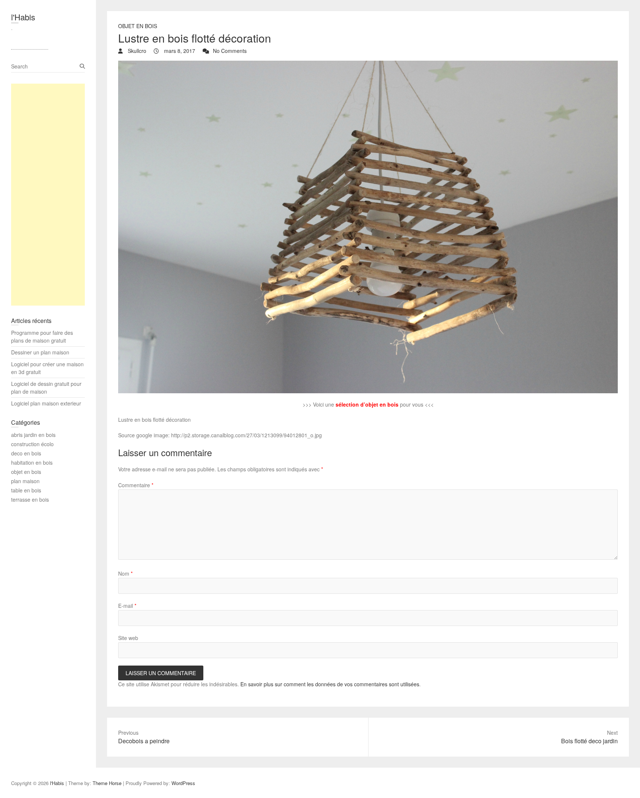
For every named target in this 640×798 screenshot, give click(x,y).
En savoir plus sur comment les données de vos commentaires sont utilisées (329, 684)
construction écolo (32, 444)
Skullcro (136, 50)
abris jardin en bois (33, 434)
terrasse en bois (30, 499)
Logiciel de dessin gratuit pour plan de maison (46, 387)
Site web (128, 638)
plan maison (25, 481)
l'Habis (23, 17)
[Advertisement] (48, 195)
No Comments (230, 50)
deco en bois (26, 453)
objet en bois (137, 26)
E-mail (127, 605)
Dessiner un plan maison (40, 352)
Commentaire (135, 485)
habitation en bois (32, 462)
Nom (125, 573)
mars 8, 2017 (179, 50)
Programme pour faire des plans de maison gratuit (42, 336)
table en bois (26, 490)
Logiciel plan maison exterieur (46, 403)
